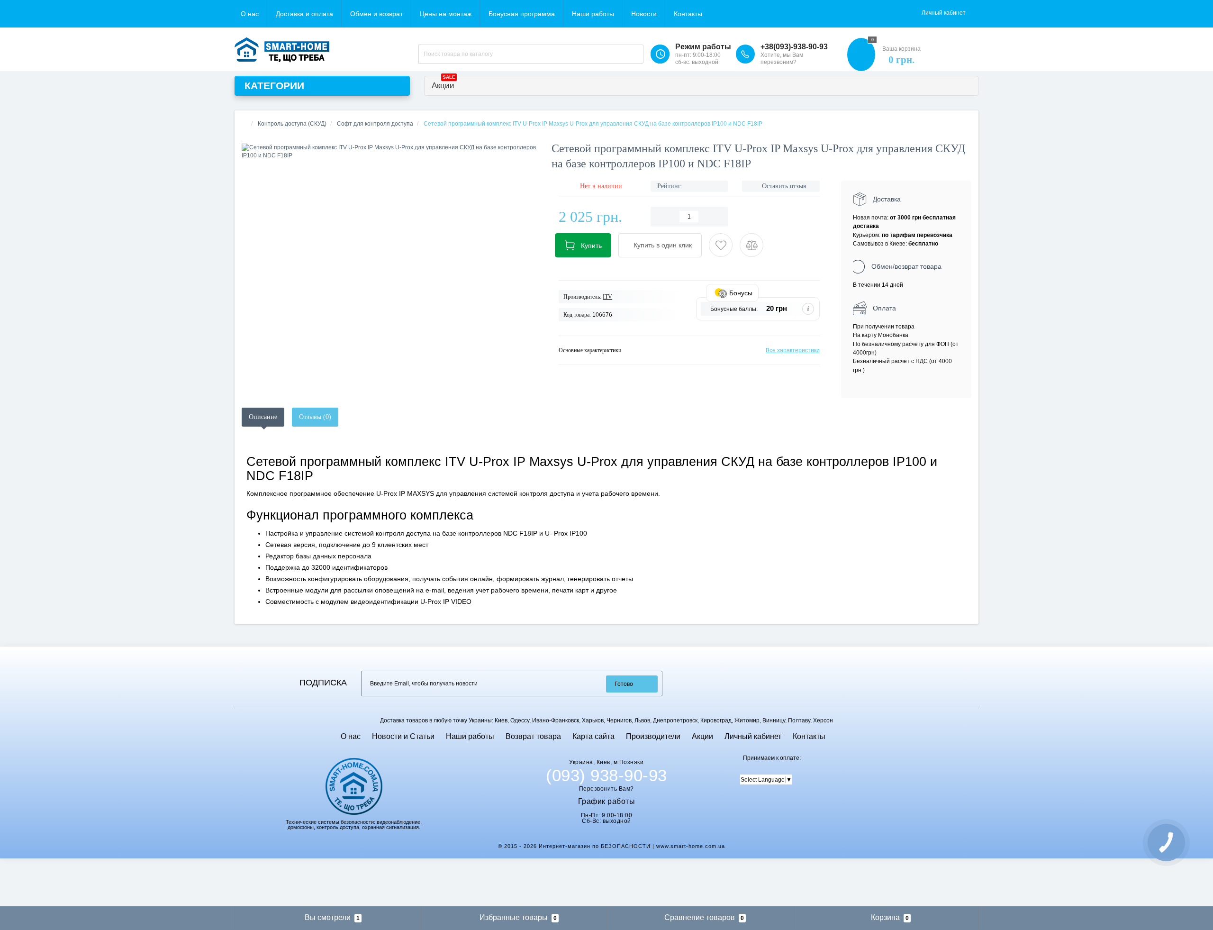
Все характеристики (793, 350)
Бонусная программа (522, 14)
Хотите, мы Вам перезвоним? (781, 58)
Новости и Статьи (403, 736)
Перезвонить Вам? (606, 788)
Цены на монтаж (445, 14)
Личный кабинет (752, 736)
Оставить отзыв (784, 186)
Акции (443, 83)
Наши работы (593, 14)
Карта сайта (593, 736)
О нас (250, 14)
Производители (653, 736)
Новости (644, 14)
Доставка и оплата (304, 14)
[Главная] (244, 123)
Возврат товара (533, 736)
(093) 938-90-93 (606, 775)
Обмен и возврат (376, 14)
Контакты (688, 14)
